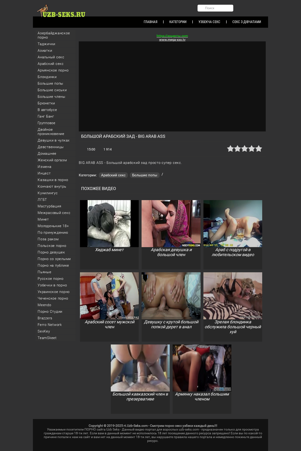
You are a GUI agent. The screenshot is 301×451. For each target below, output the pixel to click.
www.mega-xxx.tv (172, 39)
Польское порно (52, 246)
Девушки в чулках (54, 140)
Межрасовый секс (54, 213)
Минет (43, 219)
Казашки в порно (53, 180)
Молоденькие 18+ (53, 226)
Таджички (46, 44)
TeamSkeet (47, 338)
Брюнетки (46, 103)
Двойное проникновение (51, 131)
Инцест (44, 173)
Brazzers (45, 318)
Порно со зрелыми (54, 259)
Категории (177, 22)
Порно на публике (53, 265)
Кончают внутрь (52, 186)
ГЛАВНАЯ (150, 22)
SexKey (44, 331)
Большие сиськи (52, 90)
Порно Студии (50, 311)
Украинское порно (54, 292)
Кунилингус (48, 193)
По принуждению (53, 232)
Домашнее (47, 153)
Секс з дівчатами (246, 22)
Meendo (44, 305)
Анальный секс (51, 57)
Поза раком (48, 239)
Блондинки (47, 77)
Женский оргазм (52, 160)
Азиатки (45, 50)
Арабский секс (51, 64)
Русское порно (50, 279)
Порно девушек (51, 252)
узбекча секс (209, 22)
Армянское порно (53, 70)
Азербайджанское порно (54, 35)
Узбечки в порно (52, 285)
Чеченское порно (53, 298)
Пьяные (44, 272)
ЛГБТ (42, 200)
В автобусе (47, 110)
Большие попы (50, 83)
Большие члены (51, 97)
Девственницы (51, 147)
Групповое (46, 123)
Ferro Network (50, 325)
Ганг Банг (46, 116)
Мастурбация (49, 206)
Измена (44, 167)
